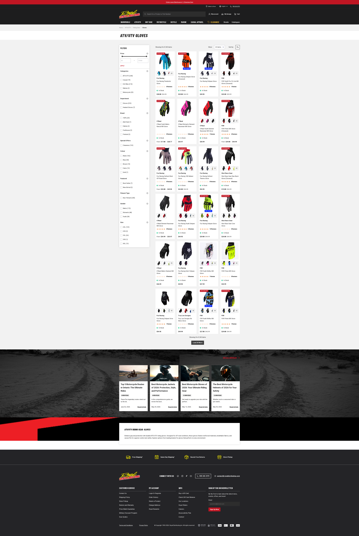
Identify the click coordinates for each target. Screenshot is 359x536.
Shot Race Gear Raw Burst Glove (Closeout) (229, 177)
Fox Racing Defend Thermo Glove (206, 177)
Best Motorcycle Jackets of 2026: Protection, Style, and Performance (163, 387)
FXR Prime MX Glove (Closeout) (228, 130)
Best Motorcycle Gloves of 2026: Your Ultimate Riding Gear (194, 387)
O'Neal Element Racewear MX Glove (165, 225)
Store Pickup (227, 457)
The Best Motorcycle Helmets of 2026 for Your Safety (225, 387)
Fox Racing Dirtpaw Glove (208, 81)
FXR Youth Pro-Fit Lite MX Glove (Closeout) (230, 82)
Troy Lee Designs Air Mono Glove (185, 320)
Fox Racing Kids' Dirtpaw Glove (186, 272)
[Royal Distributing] (129, 14)
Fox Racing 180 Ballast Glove (185, 177)
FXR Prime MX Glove (228, 271)
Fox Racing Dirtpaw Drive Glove (165, 320)
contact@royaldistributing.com (228, 476)
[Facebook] (178, 476)
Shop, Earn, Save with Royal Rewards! (179, 2)
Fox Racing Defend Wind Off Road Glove (165, 177)
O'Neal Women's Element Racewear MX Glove (186, 125)
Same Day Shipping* (168, 457)
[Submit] (145, 14)
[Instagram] (182, 476)
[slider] (122, 56)
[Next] (171, 73)
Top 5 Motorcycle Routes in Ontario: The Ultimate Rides (132, 387)
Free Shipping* (137, 457)
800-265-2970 (204, 476)
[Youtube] (191, 476)
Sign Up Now (214, 509)
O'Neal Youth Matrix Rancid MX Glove (163, 125)
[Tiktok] (187, 476)
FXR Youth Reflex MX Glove (207, 272)
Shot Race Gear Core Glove (228, 225)
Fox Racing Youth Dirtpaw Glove (186, 225)
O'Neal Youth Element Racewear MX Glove (207, 130)
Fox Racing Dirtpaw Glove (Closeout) (186, 78)
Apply (122, 66)
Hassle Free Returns (197, 457)
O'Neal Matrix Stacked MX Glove (165, 272)
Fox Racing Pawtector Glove (164, 82)
